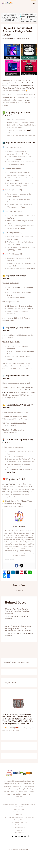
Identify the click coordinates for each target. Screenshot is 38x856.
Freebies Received (18, 616)
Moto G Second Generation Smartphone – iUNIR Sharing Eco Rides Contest (18, 628)
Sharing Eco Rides (23, 633)
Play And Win (19, 809)
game (12, 494)
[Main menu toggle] (33, 3)
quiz (26, 492)
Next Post (19, 591)
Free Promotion (19, 833)
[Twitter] (21, 565)
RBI (8, 306)
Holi (8, 199)
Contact (19, 814)
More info (15, 730)
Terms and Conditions (19, 822)
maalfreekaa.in (10, 560)
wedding (5, 366)
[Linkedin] (25, 836)
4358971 (11, 728)
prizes (27, 100)
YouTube (10, 242)
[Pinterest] (19, 836)
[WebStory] (28, 836)
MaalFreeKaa (10, 484)
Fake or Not (15, 85)
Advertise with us (19, 812)
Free (13, 120)
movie (27, 366)
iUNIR (13, 633)
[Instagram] (16, 836)
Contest (30, 83)
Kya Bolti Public (27, 85)
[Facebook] (16, 565)
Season (17, 287)
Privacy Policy (19, 820)
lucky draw (11, 472)
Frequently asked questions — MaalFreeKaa (19, 817)
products (13, 390)
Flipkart (18, 83)
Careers (19, 830)
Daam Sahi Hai (8, 88)
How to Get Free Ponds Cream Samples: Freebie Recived (17, 611)
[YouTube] (22, 836)
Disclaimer (19, 825)
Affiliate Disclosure (19, 827)
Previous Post (19, 585)
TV (16, 346)
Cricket (5, 392)
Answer (5, 426)
